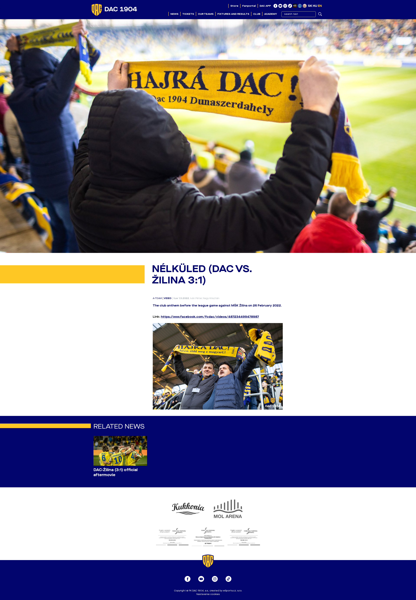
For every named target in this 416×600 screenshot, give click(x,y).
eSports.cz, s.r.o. (232, 590)
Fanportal (249, 6)
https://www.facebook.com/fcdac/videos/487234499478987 (210, 317)
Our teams (206, 14)
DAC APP (265, 6)
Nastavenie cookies (208, 594)
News (174, 14)
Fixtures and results (233, 14)
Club (256, 14)
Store (234, 6)
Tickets (188, 14)
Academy (270, 14)
